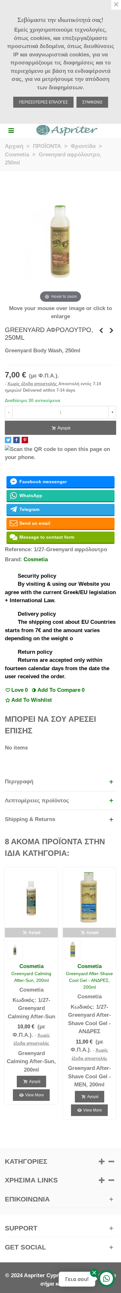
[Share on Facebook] (16, 440)
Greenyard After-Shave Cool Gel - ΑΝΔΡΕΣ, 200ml (89, 980)
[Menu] (11, 130)
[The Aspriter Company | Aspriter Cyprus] (67, 130)
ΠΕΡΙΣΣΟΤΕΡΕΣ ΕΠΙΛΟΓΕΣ (43, 102)
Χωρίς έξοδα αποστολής (32, 383)
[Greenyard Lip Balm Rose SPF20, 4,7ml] (111, 331)
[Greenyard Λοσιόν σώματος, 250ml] (101, 331)
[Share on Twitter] (8, 440)
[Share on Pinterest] (25, 440)
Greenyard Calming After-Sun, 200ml (31, 977)
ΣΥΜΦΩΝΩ (92, 102)
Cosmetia (36, 559)
